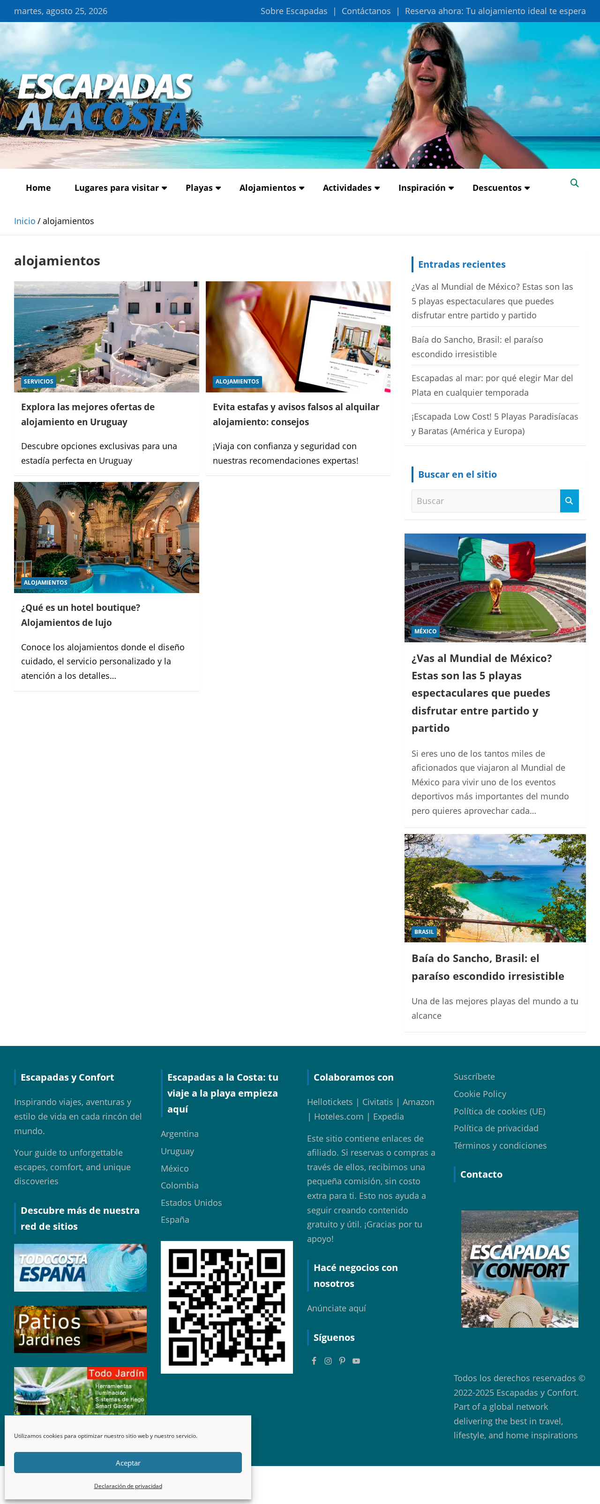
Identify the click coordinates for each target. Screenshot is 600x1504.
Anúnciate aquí (336, 1308)
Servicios (38, 381)
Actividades (347, 187)
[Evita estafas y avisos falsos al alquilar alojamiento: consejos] (298, 336)
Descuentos (497, 187)
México (425, 631)
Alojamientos (268, 187)
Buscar (569, 500)
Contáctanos (366, 10)
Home (38, 187)
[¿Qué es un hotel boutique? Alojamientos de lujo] (107, 538)
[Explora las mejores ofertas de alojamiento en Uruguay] (107, 336)
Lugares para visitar (117, 187)
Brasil (424, 932)
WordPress (480, 1484)
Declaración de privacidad (128, 1486)
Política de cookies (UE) (499, 1111)
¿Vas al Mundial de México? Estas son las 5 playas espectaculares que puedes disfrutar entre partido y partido (492, 301)
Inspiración (422, 187)
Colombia (180, 1185)
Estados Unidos (191, 1202)
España (175, 1219)
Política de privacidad (496, 1128)
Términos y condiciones (500, 1145)
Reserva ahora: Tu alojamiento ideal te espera (495, 10)
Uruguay (177, 1151)
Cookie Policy (480, 1093)
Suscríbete (474, 1076)
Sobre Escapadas (294, 10)
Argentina (180, 1133)
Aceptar (128, 1462)
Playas (199, 187)
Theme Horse (342, 1484)
